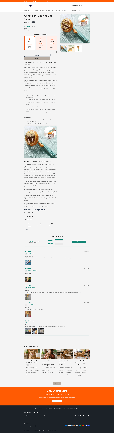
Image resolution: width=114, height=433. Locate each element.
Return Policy (66, 408)
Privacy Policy (72, 408)
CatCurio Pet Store (30, 430)
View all (57, 383)
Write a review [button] (79, 241)
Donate (29, 226)
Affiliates (36, 408)
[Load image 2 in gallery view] (71, 48)
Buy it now (37, 58)
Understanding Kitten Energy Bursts (80, 363)
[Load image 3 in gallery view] (78, 48)
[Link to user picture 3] (41, 331)
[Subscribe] (44, 415)
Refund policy (43, 430)
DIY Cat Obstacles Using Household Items (65, 363)
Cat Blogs (41, 408)
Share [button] (27, 229)
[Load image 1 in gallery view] (64, 48)
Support (77, 408)
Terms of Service (59, 408)
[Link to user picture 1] (28, 262)
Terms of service (54, 430)
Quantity (25, 28)
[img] (28, 251)
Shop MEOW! (57, 401)
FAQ (54, 408)
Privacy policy (49, 430)
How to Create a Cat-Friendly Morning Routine (48, 363)
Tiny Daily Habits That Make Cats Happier (32, 363)
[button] (30, 10)
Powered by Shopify (36, 430)
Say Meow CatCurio (48, 408)
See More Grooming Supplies (35, 210)
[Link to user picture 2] (35, 331)
